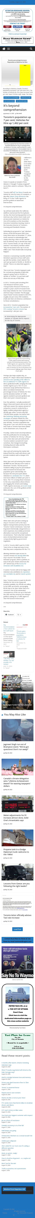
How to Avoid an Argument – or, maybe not (16, 1158)
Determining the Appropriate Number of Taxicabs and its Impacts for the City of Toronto (17, 318)
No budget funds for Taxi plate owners (17, 704)
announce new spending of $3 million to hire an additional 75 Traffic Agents (17, 381)
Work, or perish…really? (9, 1153)
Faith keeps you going (9, 1130)
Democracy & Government (11, 97)
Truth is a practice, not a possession (14, 1168)
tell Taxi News (17, 192)
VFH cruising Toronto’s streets (14, 309)
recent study (27, 486)
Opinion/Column (26, 97)
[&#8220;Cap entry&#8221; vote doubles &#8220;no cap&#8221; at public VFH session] (9, 654)
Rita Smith (19, 113)
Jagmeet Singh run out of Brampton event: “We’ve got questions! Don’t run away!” (16, 747)
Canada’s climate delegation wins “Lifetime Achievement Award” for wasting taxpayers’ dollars (17, 782)
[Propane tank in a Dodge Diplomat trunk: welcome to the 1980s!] (17, 830)
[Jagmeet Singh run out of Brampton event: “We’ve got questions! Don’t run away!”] (17, 720)
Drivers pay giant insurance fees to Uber (15, 1082)
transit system (25, 574)
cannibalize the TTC (18, 476)
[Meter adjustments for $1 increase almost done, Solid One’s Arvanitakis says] (17, 796)
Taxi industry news (22, 101)
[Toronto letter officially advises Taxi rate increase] (17, 896)
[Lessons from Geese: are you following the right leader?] (17, 865)
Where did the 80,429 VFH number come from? (17, 686)
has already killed (20, 555)
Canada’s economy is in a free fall (13, 1125)
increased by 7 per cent (11, 307)
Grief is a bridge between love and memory (16, 1077)
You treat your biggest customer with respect (17, 1115)
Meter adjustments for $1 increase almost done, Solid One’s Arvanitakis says (16, 818)
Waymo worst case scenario (11, 1093)
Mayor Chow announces (18, 196)
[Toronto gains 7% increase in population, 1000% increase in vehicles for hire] (22, 627)
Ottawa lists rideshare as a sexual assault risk (17, 1136)
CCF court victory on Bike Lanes (12, 1110)
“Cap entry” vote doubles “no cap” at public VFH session (9, 661)
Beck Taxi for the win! (9, 1163)
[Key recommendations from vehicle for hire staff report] (10, 635)
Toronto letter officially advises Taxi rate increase (17, 916)
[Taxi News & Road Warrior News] (4, 48)
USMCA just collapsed (9, 1141)
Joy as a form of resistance (10, 1120)
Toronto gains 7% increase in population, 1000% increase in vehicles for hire (21, 636)
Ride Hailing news (9, 101)
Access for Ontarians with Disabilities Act (15, 565)
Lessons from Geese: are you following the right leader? (17, 884)
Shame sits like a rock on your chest (13, 1098)
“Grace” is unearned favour (10, 1087)
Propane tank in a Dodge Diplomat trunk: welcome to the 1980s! (16, 852)
